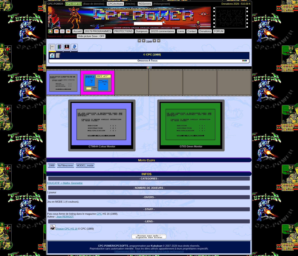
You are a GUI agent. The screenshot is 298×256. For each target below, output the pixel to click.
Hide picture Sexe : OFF (91, 36)
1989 (51, 165)
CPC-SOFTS (73, 3)
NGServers (145, 3)
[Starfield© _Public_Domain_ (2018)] (231, 27)
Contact (191, 31)
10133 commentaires (162, 31)
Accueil (77, 31)
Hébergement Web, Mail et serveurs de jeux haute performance (149, 251)
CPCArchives (115, 3)
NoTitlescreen (65, 165)
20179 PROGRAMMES (98, 31)
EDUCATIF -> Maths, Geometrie (65, 183)
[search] (164, 22)
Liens (181, 31)
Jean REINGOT (65, 216)
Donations (205, 31)
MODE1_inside (85, 165)
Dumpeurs (141, 31)
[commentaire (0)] (74, 48)
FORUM (218, 31)
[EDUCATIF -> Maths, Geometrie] (52, 57)
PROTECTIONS (123, 31)
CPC (99, 214)
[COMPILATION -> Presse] (52, 228)
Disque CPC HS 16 (66, 228)
